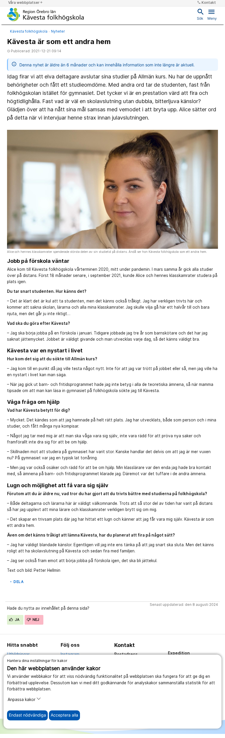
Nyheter (58, 31)
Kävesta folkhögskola (28, 31)
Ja (17, 619)
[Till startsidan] (45, 14)
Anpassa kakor (21, 699)
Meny (212, 14)
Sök (200, 14)
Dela (16, 581)
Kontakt (206, 2)
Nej (35, 619)
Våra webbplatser (25, 2)
